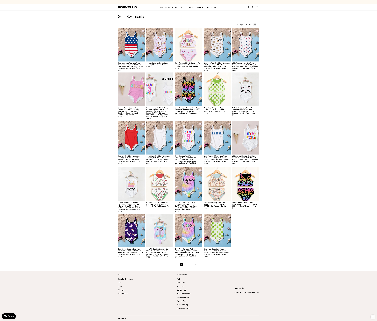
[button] (249, 25)
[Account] (253, 7)
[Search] (248, 7)
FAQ (178, 279)
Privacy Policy (182, 305)
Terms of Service (183, 308)
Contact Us (181, 290)
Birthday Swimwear (126, 279)
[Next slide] (142, 44)
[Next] (199, 264)
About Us (180, 286)
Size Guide (181, 283)
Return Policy (182, 301)
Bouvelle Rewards (184, 294)
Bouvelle (124, 318)
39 (196, 264)
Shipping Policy (183, 297)
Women (121, 290)
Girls (119, 283)
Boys (120, 286)
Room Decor (123, 294)
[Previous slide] (121, 44)
